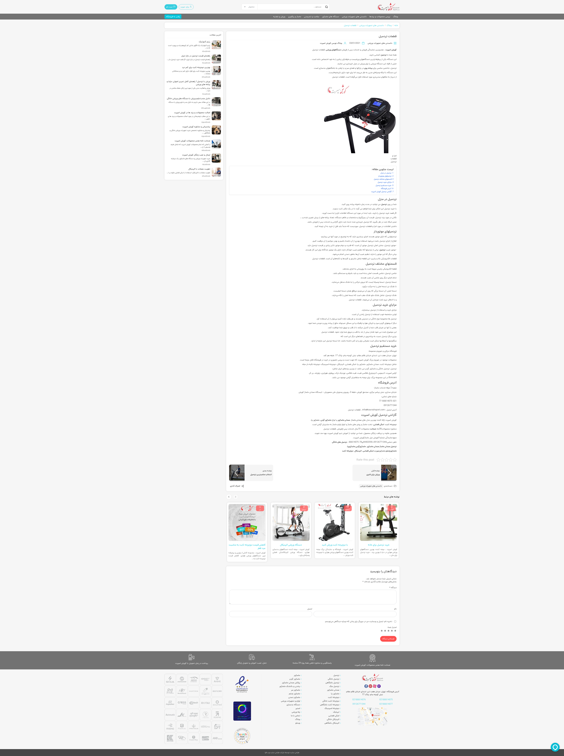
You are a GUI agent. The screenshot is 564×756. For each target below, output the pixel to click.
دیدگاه (393, 587)
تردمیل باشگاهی (332, 682)
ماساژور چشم (294, 693)
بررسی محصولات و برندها (379, 16)
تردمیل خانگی (333, 678)
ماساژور (297, 675)
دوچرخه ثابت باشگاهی (329, 704)
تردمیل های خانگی (339, 442)
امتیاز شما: (392, 627)
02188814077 (386, 704)
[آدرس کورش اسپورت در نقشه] (372, 716)
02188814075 (386, 699)
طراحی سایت (294, 752)
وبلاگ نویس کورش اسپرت (331, 43)
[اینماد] (242, 684)
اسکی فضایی (368, 450)
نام (395, 608)
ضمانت (373, 428)
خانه (396, 25)
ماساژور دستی (294, 697)
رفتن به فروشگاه (173, 16)
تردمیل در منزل (385, 173)
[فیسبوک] (366, 686)
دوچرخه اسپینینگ (332, 708)
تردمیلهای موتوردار (385, 176)
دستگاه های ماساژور (330, 16)
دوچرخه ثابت (391, 424)
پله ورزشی (296, 712)
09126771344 (358, 704)
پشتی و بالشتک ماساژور (289, 686)
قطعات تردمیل (350, 25)
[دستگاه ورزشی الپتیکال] (334, 522)
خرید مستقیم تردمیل (383, 185)
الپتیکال (358, 450)
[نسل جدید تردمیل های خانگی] (247, 522)
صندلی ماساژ (385, 446)
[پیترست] (370, 686)
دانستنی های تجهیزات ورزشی (354, 16)
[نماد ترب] (242, 711)
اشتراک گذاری (235, 486)
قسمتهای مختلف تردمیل (383, 179)
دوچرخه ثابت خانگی (330, 700)
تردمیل (384, 54)
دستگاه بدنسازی (293, 704)
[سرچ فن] (242, 736)
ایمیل (309, 608)
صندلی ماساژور (373, 446)
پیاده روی (368, 68)
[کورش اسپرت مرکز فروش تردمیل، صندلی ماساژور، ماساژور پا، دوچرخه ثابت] (388, 7)
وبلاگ (395, 16)
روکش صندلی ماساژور (291, 682)
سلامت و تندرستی (311, 16)
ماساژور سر (295, 689)
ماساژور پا (315, 420)
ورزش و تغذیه (279, 16)
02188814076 (359, 699)
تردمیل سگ (334, 686)
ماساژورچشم (391, 450)
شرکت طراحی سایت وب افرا (274, 752)
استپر (298, 708)
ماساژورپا (351, 446)
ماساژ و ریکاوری (294, 16)
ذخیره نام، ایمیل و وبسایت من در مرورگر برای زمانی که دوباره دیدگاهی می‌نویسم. (358, 621)
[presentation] (235, 496)
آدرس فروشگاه (386, 188)
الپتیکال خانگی (333, 719)
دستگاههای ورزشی (333, 49)
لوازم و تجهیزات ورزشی (290, 700)
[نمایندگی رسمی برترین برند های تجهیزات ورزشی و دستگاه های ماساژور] (193, 709)
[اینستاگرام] (379, 686)
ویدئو (297, 723)
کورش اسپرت (391, 49)
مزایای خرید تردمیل (385, 182)
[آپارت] (374, 686)
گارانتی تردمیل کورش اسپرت (381, 191)
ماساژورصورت (379, 450)
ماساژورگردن (361, 446)
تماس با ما (295, 715)
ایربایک (336, 712)
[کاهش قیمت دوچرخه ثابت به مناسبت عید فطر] (290, 522)
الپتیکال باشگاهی (331, 723)
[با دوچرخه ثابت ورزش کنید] (378, 522)
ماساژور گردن (294, 678)
